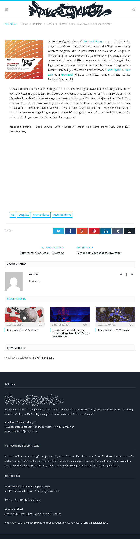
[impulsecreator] (70, 9)
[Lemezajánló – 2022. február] (24, 316)
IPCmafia (34, 274)
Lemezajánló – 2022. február (23, 330)
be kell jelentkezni (43, 357)
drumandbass (41, 214)
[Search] (133, 9)
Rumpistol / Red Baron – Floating (42, 253)
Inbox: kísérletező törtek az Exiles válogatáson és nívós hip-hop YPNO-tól (71, 333)
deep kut (24, 214)
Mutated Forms (93, 41)
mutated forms (62, 214)
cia (13, 214)
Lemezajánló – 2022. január (113, 330)
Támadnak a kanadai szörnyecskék (99, 253)
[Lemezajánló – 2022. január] (115, 316)
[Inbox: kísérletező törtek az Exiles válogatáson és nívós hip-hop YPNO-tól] (70, 316)
